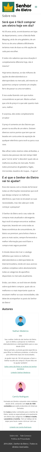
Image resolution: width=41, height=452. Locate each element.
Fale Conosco (25, 435)
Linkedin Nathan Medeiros (20, 372)
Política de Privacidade (20, 439)
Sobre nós (14, 435)
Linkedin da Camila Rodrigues (20, 427)
